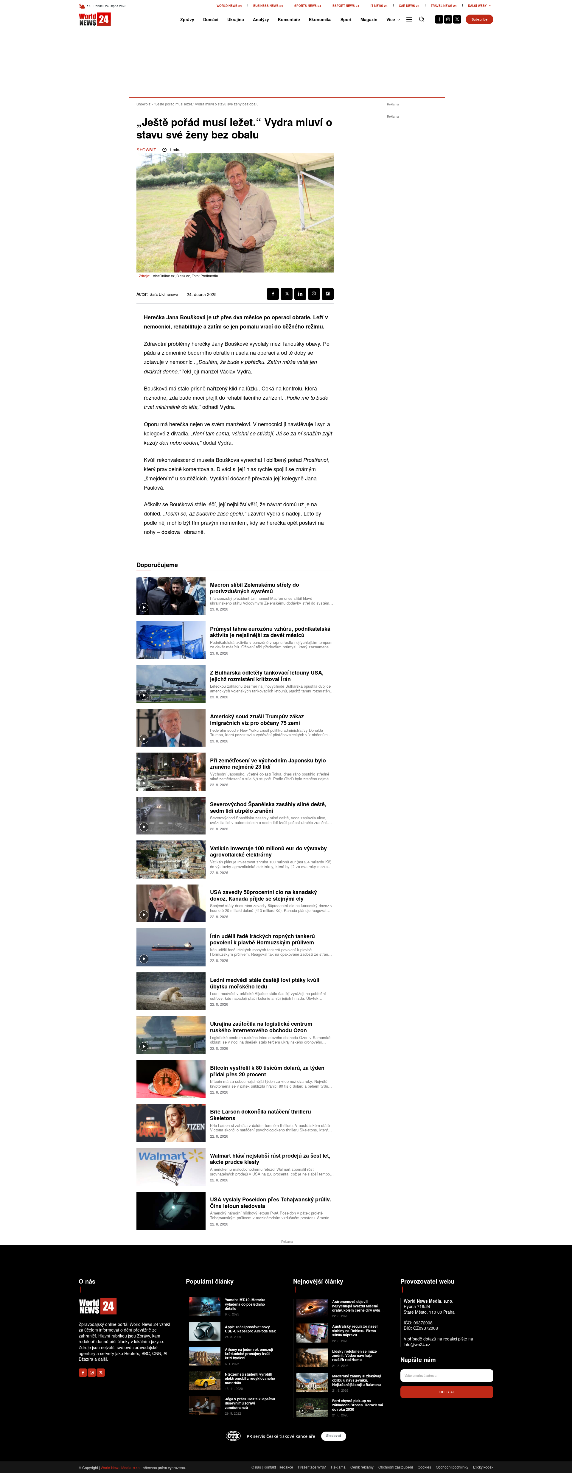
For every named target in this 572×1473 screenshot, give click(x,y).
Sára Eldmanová (164, 294)
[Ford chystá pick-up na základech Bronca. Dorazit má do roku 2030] (312, 1407)
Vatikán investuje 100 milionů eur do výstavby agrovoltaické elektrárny (268, 851)
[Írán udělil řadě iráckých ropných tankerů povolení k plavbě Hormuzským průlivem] (171, 947)
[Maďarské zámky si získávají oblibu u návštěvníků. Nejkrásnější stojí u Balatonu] (312, 1382)
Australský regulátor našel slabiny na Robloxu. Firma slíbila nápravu (354, 1330)
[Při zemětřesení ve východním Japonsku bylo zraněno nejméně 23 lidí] (171, 771)
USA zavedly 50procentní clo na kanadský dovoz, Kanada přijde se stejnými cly (263, 895)
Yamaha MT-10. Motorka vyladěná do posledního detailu (245, 1304)
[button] (421, 19)
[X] (457, 19)
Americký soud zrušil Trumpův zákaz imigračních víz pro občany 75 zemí (257, 719)
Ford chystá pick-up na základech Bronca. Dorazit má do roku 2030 (357, 1405)
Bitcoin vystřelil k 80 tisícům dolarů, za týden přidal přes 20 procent (267, 1071)
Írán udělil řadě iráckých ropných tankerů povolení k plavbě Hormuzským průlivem (262, 939)
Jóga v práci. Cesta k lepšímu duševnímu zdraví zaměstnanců (250, 1403)
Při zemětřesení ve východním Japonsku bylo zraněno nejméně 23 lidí (268, 763)
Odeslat (446, 1391)
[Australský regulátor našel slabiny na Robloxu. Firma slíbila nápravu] (312, 1332)
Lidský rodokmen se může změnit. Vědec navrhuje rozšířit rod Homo (354, 1356)
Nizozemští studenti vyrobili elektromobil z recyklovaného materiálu (250, 1378)
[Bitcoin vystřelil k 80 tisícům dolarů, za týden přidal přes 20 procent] (171, 1079)
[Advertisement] (393, 209)
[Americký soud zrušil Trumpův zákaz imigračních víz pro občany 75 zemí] (171, 728)
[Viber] (314, 294)
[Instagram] (448, 19)
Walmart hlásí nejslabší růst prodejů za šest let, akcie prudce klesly (270, 1159)
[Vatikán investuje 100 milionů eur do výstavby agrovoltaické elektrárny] (171, 859)
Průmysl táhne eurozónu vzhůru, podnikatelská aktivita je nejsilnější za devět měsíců (270, 632)
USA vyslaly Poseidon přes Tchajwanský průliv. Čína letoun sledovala (270, 1202)
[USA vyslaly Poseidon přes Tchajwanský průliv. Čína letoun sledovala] (171, 1211)
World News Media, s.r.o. (121, 1467)
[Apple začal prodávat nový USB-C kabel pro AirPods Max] (204, 1331)
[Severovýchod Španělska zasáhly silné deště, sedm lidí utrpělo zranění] (171, 815)
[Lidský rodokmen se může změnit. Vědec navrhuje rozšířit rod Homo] (312, 1358)
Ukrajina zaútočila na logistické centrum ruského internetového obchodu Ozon (261, 1027)
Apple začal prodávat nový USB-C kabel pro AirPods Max (250, 1329)
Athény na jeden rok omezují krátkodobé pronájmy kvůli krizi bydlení (249, 1354)
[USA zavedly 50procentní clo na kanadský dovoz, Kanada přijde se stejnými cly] (171, 903)
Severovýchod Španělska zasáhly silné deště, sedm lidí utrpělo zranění (268, 807)
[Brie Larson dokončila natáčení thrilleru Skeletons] (171, 1123)
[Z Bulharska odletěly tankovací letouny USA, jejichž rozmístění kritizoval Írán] (171, 684)
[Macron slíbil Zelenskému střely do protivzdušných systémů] (171, 596)
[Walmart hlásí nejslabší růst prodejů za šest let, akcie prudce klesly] (171, 1167)
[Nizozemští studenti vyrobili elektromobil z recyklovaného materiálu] (204, 1380)
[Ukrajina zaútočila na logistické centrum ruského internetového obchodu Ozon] (171, 1035)
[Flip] (328, 294)
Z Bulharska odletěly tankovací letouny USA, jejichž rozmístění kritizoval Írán (267, 676)
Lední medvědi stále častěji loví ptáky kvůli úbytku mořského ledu (264, 983)
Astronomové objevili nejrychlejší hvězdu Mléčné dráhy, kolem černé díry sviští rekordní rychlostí (357, 1308)
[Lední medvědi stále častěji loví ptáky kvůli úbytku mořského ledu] (171, 991)
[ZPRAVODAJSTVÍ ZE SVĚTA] (89, 19)
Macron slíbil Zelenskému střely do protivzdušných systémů (254, 588)
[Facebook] (439, 19)
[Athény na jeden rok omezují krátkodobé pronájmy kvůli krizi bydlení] (204, 1356)
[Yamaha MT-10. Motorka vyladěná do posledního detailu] (204, 1306)
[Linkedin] (300, 294)
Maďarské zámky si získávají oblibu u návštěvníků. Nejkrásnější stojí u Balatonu (356, 1380)
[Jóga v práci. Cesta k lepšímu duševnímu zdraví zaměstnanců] (204, 1405)
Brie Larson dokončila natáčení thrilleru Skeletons (260, 1115)
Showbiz (143, 103)
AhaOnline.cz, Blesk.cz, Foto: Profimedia (185, 275)
